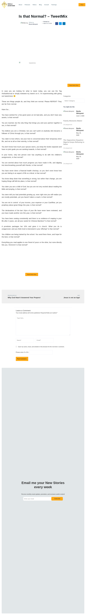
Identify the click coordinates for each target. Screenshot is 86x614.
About (20, 4)
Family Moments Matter (72, 121)
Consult (46, 4)
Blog (40, 4)
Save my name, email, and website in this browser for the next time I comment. (41, 346)
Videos (35, 4)
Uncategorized (67, 124)
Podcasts (27, 4)
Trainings (54, 4)
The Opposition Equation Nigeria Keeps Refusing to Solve (73, 142)
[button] (75, 4)
